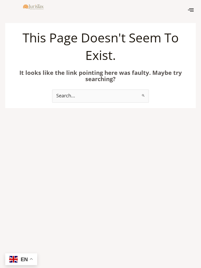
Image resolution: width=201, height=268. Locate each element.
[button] (191, 10)
